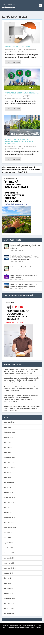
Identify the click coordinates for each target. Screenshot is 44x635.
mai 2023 (7, 452)
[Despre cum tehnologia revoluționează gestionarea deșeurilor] (22, 125)
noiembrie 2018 (9, 558)
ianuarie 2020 (9, 523)
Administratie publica (16, 251)
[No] (41, 629)
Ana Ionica (14, 50)
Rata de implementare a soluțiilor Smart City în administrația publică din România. (21, 379)
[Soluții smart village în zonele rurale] (6, 268)
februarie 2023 (9, 457)
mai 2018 (7, 583)
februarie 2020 (9, 518)
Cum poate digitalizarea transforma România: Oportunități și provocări (23, 285)
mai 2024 (7, 427)
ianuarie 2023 (9, 462)
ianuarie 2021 (9, 502)
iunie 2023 (7, 447)
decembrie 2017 (9, 608)
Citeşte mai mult (13, 62)
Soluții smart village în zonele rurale (23, 267)
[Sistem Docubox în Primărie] (22, 32)
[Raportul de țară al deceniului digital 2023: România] (6, 276)
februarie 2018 (9, 598)
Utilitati (19, 98)
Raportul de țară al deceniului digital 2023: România (23, 276)
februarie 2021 (9, 497)
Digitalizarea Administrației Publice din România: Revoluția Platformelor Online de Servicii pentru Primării (24, 258)
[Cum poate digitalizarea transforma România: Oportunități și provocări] (6, 285)
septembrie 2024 (10, 422)
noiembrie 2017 (9, 613)
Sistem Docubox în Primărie (18, 46)
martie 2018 (8, 593)
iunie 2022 (7, 472)
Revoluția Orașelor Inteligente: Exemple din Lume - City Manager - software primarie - (22, 407)
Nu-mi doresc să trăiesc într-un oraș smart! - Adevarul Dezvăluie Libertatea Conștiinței (20, 388)
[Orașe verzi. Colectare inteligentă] (22, 79)
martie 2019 (8, 548)
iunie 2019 (7, 533)
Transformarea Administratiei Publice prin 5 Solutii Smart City (20, 400)
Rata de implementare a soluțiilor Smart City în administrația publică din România (25, 247)
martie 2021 (8, 492)
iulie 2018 (7, 578)
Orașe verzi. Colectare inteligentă (22, 93)
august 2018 (8, 573)
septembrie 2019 (10, 528)
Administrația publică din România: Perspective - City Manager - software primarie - (21, 396)
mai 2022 (7, 477)
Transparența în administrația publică (18, 373)
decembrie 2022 (9, 467)
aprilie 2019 (8, 543)
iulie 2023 (7, 442)
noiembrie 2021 (9, 482)
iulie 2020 (7, 508)
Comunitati (13, 52)
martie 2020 (8, 513)
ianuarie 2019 (9, 553)
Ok (22, 631)
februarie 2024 (9, 432)
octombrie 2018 (9, 563)
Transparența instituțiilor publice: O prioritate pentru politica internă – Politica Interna (21, 370)
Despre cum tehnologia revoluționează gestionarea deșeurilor (19, 141)
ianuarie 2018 (9, 603)
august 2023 (8, 437)
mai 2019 (7, 538)
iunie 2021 (7, 487)
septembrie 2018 (10, 568)
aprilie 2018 (8, 588)
